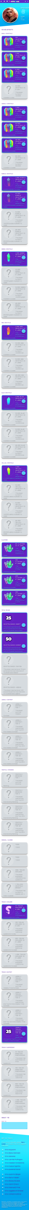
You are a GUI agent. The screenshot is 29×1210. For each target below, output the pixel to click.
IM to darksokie (10, 1156)
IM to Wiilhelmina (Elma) (13, 1194)
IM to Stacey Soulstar (12, 1180)
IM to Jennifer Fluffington (13, 1159)
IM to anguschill (10, 1149)
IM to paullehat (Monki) (12, 1169)
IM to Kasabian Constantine (14, 1162)
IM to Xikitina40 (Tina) (12, 1187)
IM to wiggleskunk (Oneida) (14, 1190)
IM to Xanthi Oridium (12, 1184)
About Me (4, 1121)
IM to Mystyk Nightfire (12, 1166)
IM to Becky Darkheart (12, 1153)
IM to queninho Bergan (13, 1174)
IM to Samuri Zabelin (12, 1177)
